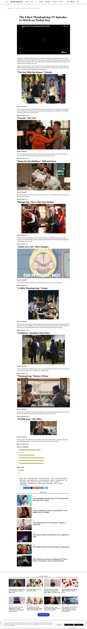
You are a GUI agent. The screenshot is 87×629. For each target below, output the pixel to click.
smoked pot (57, 481)
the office (55, 483)
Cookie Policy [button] (36, 624)
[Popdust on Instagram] (74, 2)
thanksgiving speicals (42, 483)
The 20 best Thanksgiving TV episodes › (27, 455)
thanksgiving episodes (32, 483)
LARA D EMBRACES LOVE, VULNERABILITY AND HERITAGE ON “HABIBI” (50, 511)
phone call (33, 481)
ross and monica (46, 481)
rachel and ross (38, 481)
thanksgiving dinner (23, 483)
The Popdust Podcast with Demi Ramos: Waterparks (51, 547)
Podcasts (54, 1)
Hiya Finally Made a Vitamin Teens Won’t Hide (34, 590)
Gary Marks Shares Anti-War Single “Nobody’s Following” (49, 523)
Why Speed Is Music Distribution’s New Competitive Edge (51, 535)
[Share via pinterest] (37, 488)
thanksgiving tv (49, 483)
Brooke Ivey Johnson (25, 23)
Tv (35, 1)
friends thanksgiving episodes (32, 480)
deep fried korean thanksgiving (60, 478)
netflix (28, 481)
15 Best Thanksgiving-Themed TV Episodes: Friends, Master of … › (32, 457)
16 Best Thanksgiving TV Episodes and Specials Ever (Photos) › (31, 460)
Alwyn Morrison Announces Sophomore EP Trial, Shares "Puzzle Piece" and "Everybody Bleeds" (50, 560)
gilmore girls (52, 480)
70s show (25, 478)
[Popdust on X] (70, 2)
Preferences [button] (13, 625)
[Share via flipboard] (39, 488)
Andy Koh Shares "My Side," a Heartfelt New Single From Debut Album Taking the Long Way (52, 591)
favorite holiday (22, 480)
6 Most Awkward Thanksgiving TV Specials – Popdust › (30, 449)
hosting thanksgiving (60, 480)
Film (32, 1)
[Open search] (78, 2)
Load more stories (43, 614)
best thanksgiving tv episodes (44, 478)
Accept (79, 624)
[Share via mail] (47, 488)
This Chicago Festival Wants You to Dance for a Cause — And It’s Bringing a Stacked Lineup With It (69, 609)
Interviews (47, 1)
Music (27, 1)
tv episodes (61, 483)
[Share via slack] (44, 488)
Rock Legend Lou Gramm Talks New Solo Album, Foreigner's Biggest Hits (17, 591)
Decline (69, 624)
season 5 (51, 481)
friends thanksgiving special (44, 480)
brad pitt (52, 478)
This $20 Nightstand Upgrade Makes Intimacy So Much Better (69, 591)
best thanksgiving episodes (33, 478)
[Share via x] (32, 488)
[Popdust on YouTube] (72, 2)
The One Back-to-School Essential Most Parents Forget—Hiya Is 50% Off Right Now (34, 608)
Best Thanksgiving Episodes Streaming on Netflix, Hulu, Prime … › (32, 463)
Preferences (59, 624)
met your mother (23, 481)
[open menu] (7, 2)
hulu (66, 480)
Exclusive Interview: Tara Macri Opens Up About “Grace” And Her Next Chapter (52, 608)
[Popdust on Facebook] (68, 2)
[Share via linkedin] (42, 488)
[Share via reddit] (34, 488)
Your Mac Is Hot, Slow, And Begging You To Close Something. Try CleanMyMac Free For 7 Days (16, 609)
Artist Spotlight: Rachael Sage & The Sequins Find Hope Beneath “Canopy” (50, 499)
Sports (61, 1)
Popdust (10, 8)
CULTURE (40, 1)
